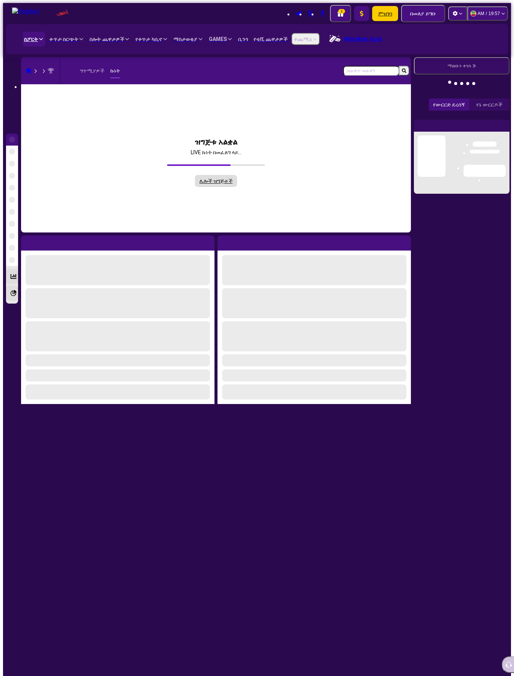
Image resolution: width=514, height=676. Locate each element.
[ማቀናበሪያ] (457, 13)
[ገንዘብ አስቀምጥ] (361, 13)
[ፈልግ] (404, 71)
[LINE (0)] (28, 70)
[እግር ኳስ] (42, 70)
